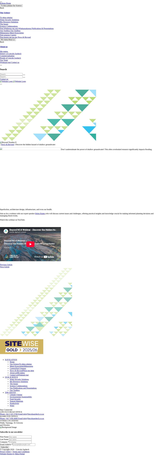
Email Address (6, 444)
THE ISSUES (10, 392)
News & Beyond (7, 144)
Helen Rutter (40, 213)
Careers (18, 368)
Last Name (4, 439)
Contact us (4, 79)
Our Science (21, 364)
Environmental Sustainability (21, 397)
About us (17, 373)
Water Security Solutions (19, 379)
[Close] (1, 65)
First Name (4, 437)
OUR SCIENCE (11, 377)
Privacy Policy (5, 452)
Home (12, 362)
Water (12, 406)
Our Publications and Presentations (23, 388)
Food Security (15, 399)
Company (4, 442)
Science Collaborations (18, 386)
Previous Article (6, 265)
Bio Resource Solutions (19, 382)
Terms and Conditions (21, 452)
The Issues (14, 384)
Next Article (4, 267)
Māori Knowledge (21, 366)
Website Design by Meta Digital (12, 454)
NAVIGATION (11, 360)
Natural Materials (16, 401)
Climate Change (16, 395)
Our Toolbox (15, 390)
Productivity (14, 403)
